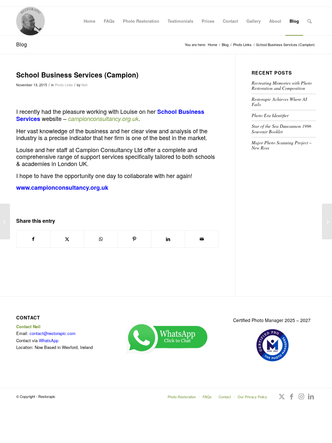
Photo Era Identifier (270, 115)
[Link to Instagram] (301, 399)
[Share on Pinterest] (134, 239)
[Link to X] (282, 399)
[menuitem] (89, 21)
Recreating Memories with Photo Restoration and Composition (282, 85)
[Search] (309, 21)
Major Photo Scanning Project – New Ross (282, 145)
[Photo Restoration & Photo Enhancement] (30, 21)
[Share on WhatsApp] (101, 239)
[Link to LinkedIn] (311, 399)
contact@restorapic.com (53, 333)
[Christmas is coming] (5, 221)
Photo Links (64, 84)
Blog (21, 44)
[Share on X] (67, 239)
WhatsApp (48, 340)
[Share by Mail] (202, 239)
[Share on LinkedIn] (168, 239)
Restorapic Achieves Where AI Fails (279, 102)
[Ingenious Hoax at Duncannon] (327, 221)
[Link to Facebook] (291, 399)
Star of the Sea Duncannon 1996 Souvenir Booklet (281, 129)
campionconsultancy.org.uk (103, 118)
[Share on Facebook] (33, 239)
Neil (84, 84)
